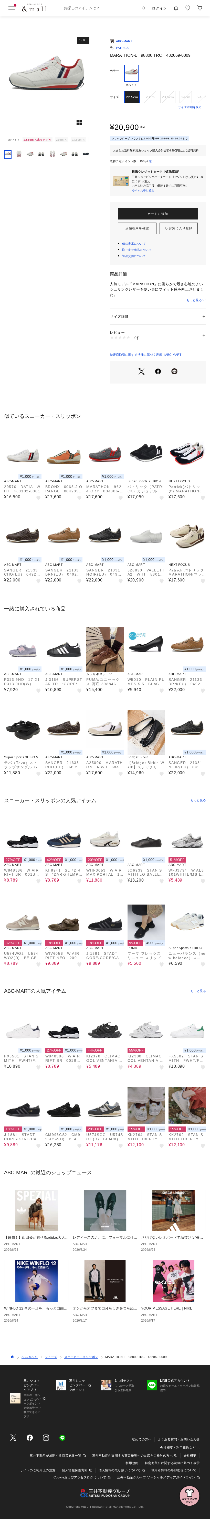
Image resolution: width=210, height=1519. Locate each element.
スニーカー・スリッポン (81, 1357)
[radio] (131, 76)
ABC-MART (124, 41)
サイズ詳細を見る (190, 107)
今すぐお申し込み (143, 190)
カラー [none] (114, 71)
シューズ (51, 1357)
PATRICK (122, 48)
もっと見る (194, 300)
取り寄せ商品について (137, 249)
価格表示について (134, 243)
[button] (46, 84)
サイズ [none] (114, 97)
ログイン (159, 8)
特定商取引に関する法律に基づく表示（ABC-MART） (147, 355)
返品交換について (134, 255)
